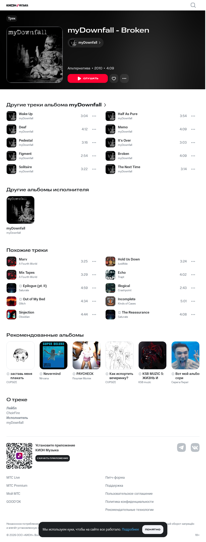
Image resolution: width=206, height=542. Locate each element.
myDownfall (26, 118)
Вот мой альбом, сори (188, 376)
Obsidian (24, 317)
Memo (123, 127)
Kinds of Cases (127, 304)
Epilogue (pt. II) (35, 286)
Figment (25, 153)
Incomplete (126, 299)
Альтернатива (79, 68)
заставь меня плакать (21, 376)
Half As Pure (127, 114)
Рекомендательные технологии (129, 509)
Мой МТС (13, 493)
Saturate (24, 290)
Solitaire (25, 167)
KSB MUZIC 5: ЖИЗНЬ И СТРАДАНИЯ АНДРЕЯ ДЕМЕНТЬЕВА (153, 376)
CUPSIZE (11, 382)
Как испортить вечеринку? (121, 376)
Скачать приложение (52, 458)
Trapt (121, 277)
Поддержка (114, 485)
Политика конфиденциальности (129, 501)
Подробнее (130, 529)
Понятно (153, 529)
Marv (23, 259)
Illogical (124, 286)
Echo (122, 272)
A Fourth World (28, 264)
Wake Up (26, 114)
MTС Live (13, 477)
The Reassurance (135, 312)
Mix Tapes (27, 272)
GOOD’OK (13, 501)
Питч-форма (115, 477)
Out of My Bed (34, 299)
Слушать (91, 78)
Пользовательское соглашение (129, 493)
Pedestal (26, 140)
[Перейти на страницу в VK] (195, 447)
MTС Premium (16, 485)
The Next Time (129, 167)
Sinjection (26, 312)
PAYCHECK (85, 374)
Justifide (123, 264)
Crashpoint (124, 290)
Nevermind (52, 374)
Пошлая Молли (81, 378)
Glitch (22, 304)
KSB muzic (144, 382)
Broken (123, 153)
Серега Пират (179, 382)
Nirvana (44, 378)
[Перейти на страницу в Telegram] (181, 447)
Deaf (22, 127)
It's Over (124, 140)
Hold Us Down (129, 259)
